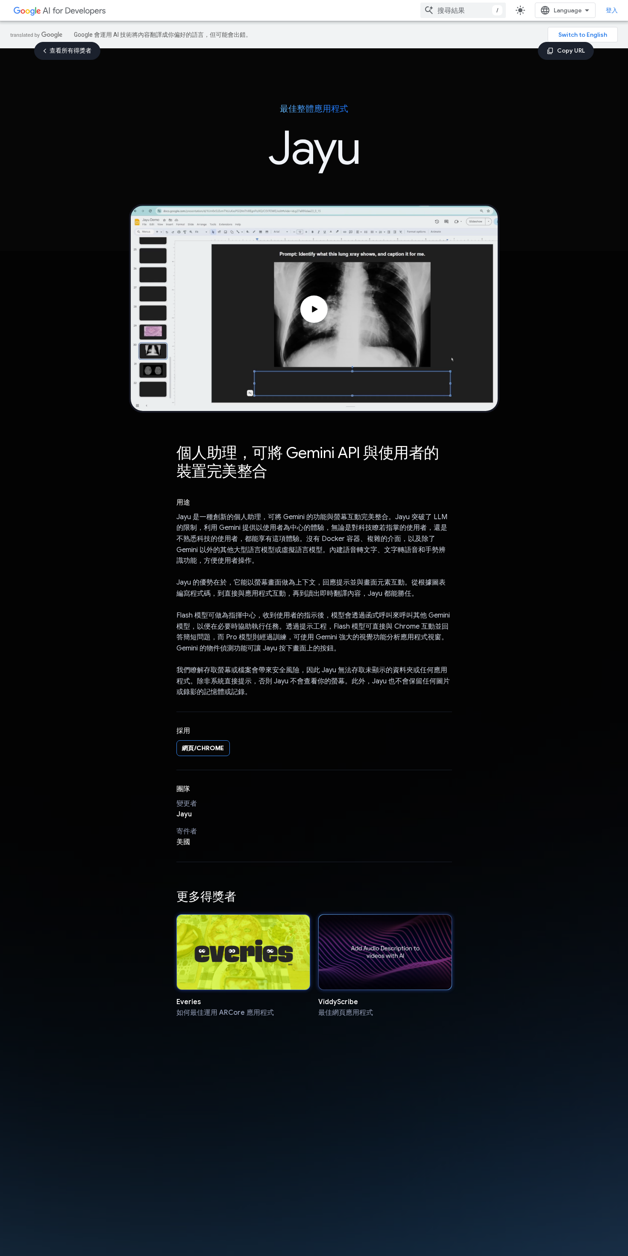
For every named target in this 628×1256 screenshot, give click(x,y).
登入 (612, 10)
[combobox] (463, 10)
